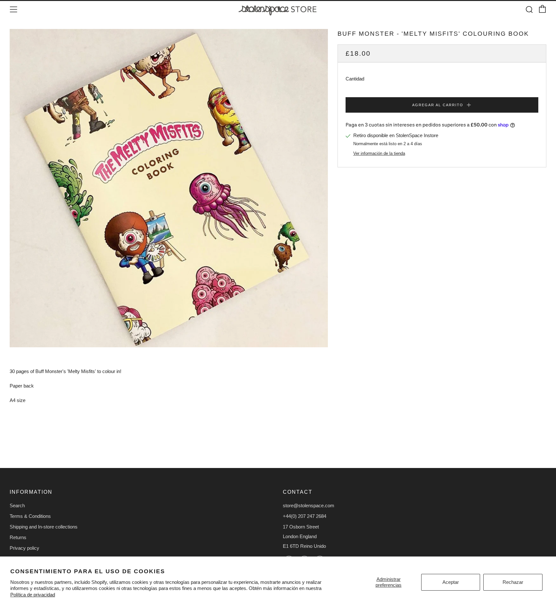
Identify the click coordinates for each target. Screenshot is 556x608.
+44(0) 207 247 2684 (304, 516)
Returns (18, 537)
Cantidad (355, 78)
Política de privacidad (32, 594)
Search (17, 505)
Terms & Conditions (30, 516)
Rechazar (513, 582)
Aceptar (450, 582)
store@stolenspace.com (308, 505)
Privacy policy (24, 548)
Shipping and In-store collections (44, 526)
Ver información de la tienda (379, 153)
